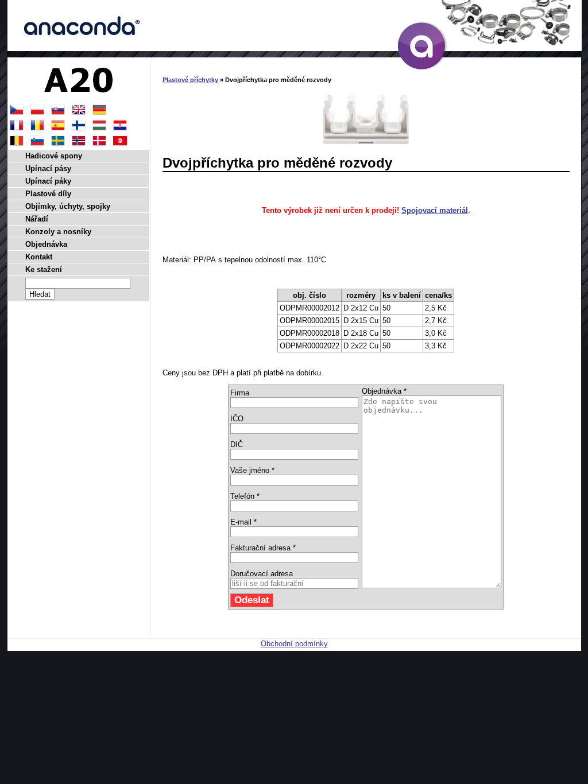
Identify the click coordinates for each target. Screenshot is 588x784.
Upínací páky (48, 181)
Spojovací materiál (434, 210)
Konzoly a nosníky (58, 231)
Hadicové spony (53, 156)
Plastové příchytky (190, 79)
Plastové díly (48, 193)
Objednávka (46, 244)
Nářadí (36, 219)
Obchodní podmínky (294, 643)
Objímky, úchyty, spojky (67, 206)
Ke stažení (43, 269)
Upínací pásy (48, 168)
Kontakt (38, 257)
